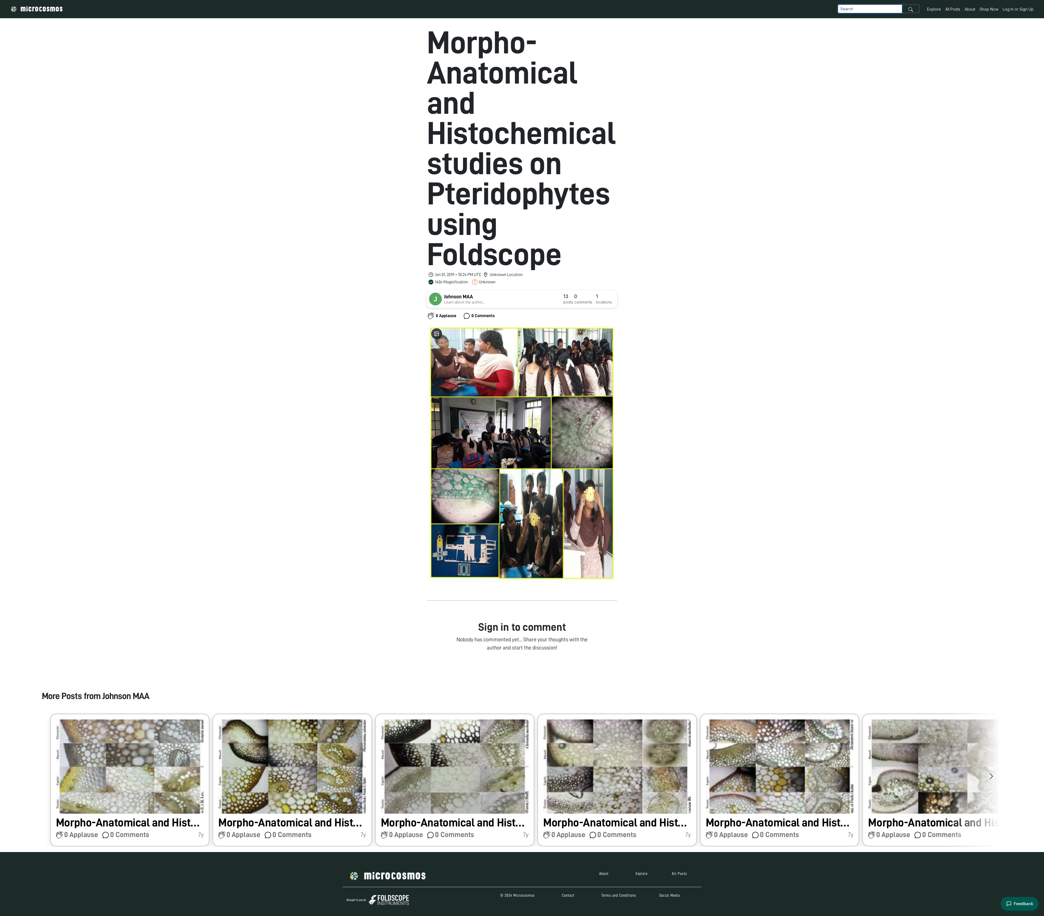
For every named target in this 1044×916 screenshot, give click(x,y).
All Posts (952, 9)
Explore (934, 9)
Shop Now (989, 9)
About (970, 9)
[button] (130, 780)
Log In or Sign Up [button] (1018, 9)
